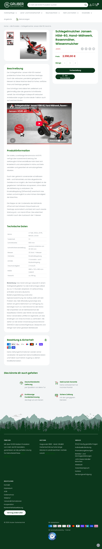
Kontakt (7, 485)
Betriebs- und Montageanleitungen (83, 455)
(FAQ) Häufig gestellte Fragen (86, 444)
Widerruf (7, 498)
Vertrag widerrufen (15, 513)
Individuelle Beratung (83, 447)
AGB (5, 491)
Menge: (58, 63)
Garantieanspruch (82, 468)
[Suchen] (85, 5)
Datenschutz (9, 495)
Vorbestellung (75, 70)
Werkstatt (78, 465)
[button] (98, 545)
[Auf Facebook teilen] (82, 48)
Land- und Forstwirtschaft (30, 13)
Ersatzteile (86, 13)
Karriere (78, 471)
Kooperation (9, 504)
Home (6, 26)
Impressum (8, 488)
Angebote (8, 19)
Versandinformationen (13, 501)
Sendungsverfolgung (83, 474)
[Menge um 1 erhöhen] (75, 63)
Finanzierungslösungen (84, 450)
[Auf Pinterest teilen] (86, 48)
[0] (96, 5)
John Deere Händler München (82, 460)
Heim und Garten (69, 13)
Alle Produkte (14, 26)
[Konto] (91, 5)
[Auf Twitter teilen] (89, 48)
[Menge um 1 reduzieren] (65, 63)
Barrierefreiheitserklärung (13, 507)
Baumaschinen (51, 13)
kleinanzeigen (24, 19)
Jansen (57, 49)
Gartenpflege (9, 13)
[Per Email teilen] (93, 48)
